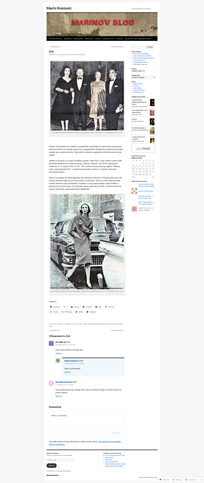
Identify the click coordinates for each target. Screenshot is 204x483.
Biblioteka (89, 39)
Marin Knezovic (59, 8)
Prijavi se (136, 86)
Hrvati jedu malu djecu (145, 204)
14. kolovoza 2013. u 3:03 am (65, 345)
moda (90, 324)
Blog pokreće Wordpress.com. (148, 477)
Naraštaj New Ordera (140, 62)
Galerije (120, 39)
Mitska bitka (149, 191)
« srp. (133, 177)
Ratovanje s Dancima (140, 64)
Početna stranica (55, 39)
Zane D (140, 191)
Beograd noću (54, 46)
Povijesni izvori (108, 39)
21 (140, 171)
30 (146, 174)
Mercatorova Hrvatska (140, 53)
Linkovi (97, 39)
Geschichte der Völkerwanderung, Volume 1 (139, 102)
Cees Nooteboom (139, 121)
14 (140, 169)
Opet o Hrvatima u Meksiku (142, 56)
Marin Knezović (80, 54)
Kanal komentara (139, 90)
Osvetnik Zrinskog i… (145, 196)
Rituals (134, 119)
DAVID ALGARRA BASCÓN (141, 130)
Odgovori (58, 353)
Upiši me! (52, 465)
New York (95, 324)
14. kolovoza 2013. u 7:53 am (74, 363)
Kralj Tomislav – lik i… (145, 198)
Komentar (116, 433)
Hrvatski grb (109, 457)
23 (146, 171)
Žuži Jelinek (103, 324)
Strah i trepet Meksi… (145, 202)
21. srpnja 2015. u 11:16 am (64, 384)
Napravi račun (138, 84)
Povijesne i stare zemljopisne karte (138, 39)
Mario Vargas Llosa (139, 141)
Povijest (67, 324)
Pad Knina (108, 459)
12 (133, 169)
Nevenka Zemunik (63, 382)
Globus (85, 324)
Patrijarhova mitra (117, 46)
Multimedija (78, 39)
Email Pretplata (53, 453)
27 (136, 174)
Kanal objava (137, 88)
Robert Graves (138, 114)
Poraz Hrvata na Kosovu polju (115, 455)
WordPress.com (138, 92)
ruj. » (153, 177)
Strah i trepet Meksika (147, 186)
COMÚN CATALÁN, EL (139, 128)
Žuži (51, 51)
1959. (80, 324)
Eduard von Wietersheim (140, 106)
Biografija (67, 39)
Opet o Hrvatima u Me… (146, 184)
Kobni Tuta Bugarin (111, 462)
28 (140, 174)
